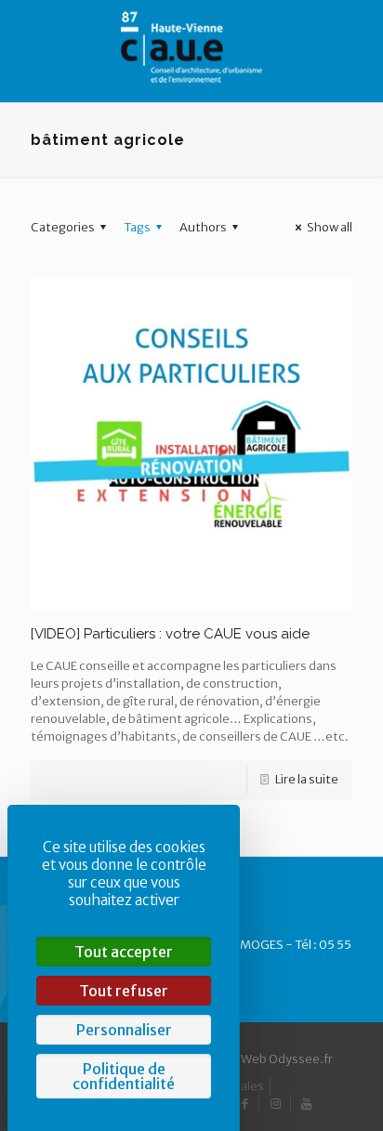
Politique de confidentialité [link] (124, 1076)
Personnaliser (124, 1029)
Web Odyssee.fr (287, 1059)
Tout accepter (123, 951)
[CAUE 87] (191, 46)
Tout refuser (123, 990)
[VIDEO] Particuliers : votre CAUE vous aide (170, 633)
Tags (137, 227)
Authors (203, 227)
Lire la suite (306, 779)
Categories (63, 227)
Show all (329, 227)
